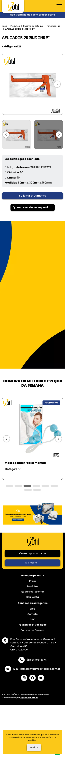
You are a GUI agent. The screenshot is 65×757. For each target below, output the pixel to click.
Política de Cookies (32, 630)
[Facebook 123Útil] (32, 678)
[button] (6, 134)
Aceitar (34, 747)
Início (4, 26)
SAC (32, 619)
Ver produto (30, 473)
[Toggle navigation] (59, 6)
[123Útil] (13, 6)
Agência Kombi (29, 697)
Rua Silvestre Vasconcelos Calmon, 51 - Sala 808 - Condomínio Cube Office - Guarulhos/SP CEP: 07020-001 (34, 644)
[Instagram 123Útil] (24, 678)
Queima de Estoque (33, 26)
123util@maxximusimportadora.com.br (36, 668)
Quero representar (30, 553)
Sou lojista (30, 562)
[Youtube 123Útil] (41, 678)
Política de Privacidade (32, 624)
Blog (32, 608)
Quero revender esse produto (32, 207)
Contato (32, 614)
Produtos (15, 26)
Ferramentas (53, 26)
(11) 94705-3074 (36, 659)
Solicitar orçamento (32, 196)
